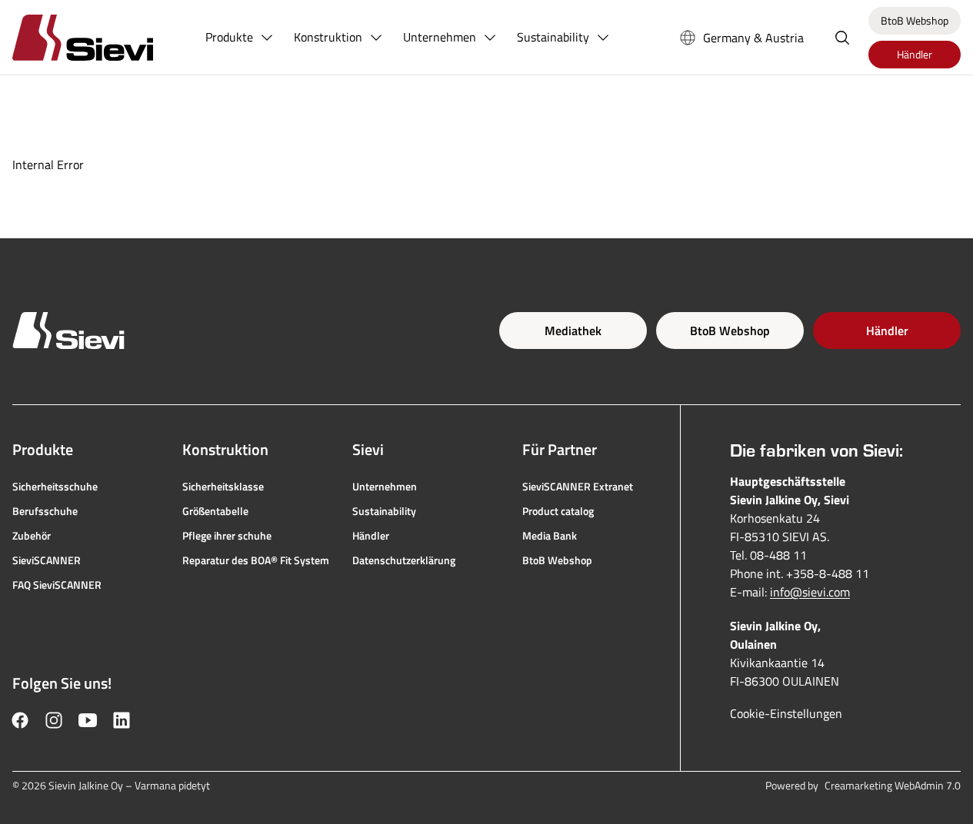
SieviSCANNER (46, 560)
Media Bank (549, 535)
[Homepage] (101, 37)
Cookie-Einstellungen (786, 713)
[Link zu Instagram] (54, 720)
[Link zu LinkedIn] (121, 720)
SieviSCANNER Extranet (577, 486)
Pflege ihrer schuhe (227, 535)
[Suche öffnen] (842, 38)
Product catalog (558, 511)
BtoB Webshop (730, 330)
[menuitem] (240, 38)
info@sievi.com (810, 592)
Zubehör (31, 535)
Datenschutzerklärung (403, 560)
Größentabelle (215, 511)
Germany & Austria (753, 37)
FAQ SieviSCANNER (57, 585)
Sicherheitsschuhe (55, 486)
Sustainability (384, 511)
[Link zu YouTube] (88, 720)
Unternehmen (384, 486)
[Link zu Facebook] (20, 720)
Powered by (863, 785)
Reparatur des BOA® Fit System (255, 560)
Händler (887, 330)
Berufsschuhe (45, 511)
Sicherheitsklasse (223, 486)
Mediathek (573, 330)
